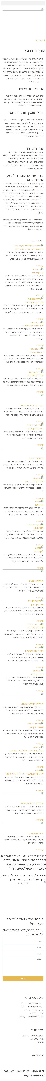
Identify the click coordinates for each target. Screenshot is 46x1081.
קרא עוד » (39, 265)
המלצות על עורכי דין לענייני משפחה (26, 750)
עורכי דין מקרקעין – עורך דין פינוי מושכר (24, 773)
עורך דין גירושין (36, 581)
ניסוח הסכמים (36, 352)
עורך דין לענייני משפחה (32, 405)
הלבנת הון (38, 528)
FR (40, 40)
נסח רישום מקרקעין (34, 650)
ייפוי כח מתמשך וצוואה (32, 325)
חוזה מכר (39, 504)
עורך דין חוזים (36, 674)
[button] (23, 3)
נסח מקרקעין (37, 604)
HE (36, 40)
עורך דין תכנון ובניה (34, 302)
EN (43, 40)
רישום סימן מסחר (35, 428)
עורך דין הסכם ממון (34, 481)
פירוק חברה (37, 272)
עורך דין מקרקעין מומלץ (32, 704)
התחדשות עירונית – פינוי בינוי (29, 249)
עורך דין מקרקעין (35, 375)
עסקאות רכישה (36, 458)
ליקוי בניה (38, 551)
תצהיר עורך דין (36, 727)
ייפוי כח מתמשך (35, 833)
